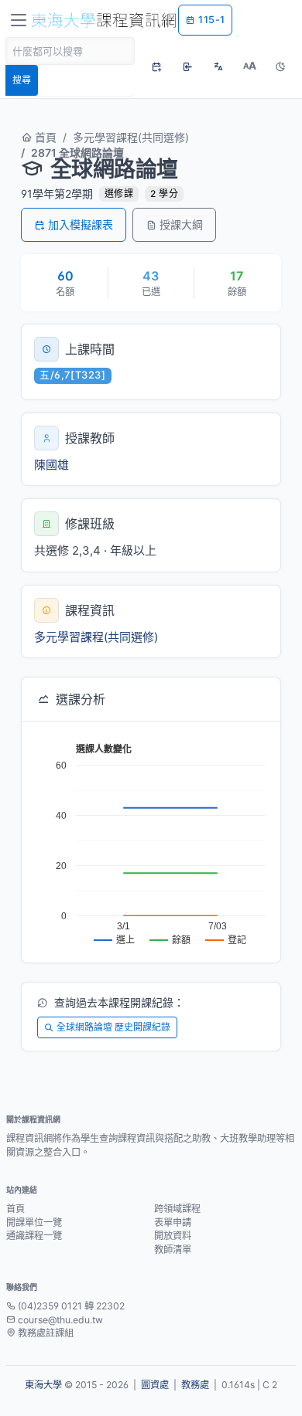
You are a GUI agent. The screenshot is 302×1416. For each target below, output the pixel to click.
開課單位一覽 (34, 1222)
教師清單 (172, 1249)
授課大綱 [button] (181, 224)
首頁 (44, 137)
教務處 (195, 1385)
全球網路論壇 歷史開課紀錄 (113, 1027)
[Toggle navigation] (18, 20)
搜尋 (21, 80)
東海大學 (43, 1385)
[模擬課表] (156, 66)
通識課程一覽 (34, 1235)
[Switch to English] (218, 66)
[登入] (187, 66)
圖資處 (155, 1385)
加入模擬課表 (80, 224)
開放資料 (172, 1235)
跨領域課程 (177, 1208)
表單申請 (172, 1222)
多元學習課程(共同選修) (131, 137)
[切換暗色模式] (280, 66)
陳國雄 (51, 464)
